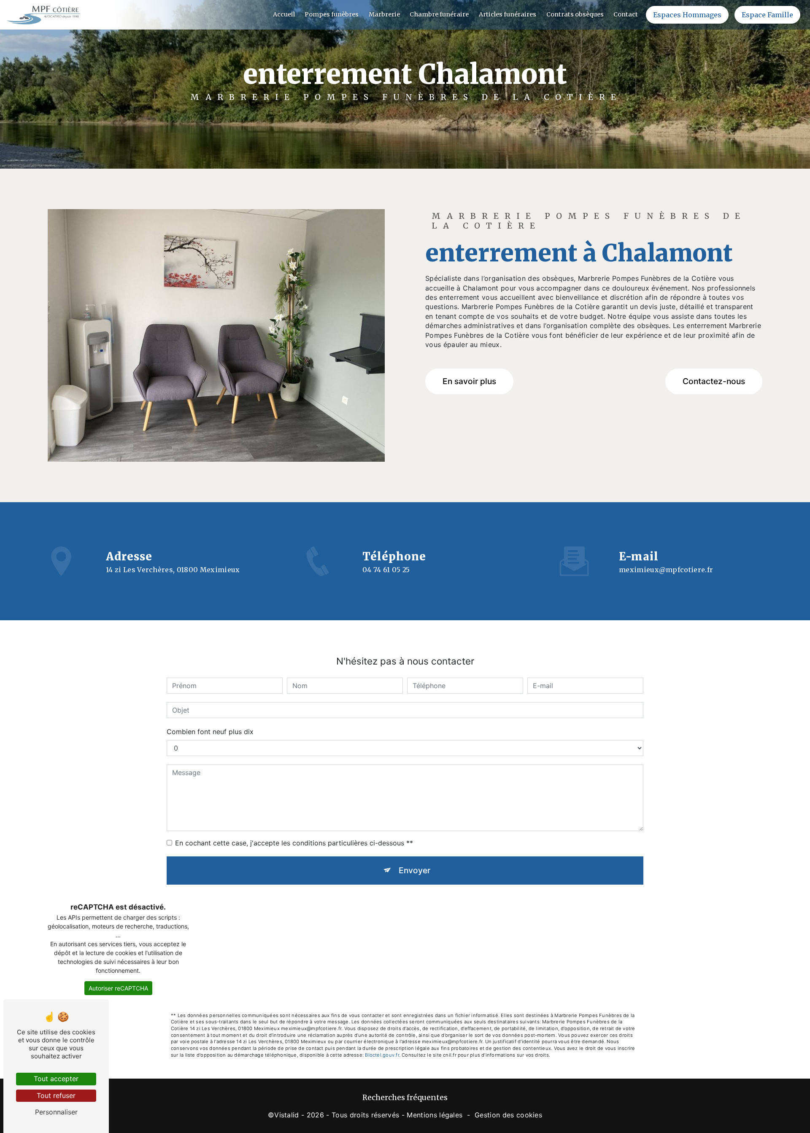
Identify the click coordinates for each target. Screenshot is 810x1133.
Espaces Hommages (687, 15)
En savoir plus (469, 381)
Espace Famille (767, 15)
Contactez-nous (714, 381)
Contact (625, 14)
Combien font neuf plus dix (210, 731)
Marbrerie (384, 14)
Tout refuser (56, 1095)
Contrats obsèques (575, 14)
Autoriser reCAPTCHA (118, 988)
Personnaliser (56, 1112)
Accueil (284, 14)
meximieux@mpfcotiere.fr (666, 569)
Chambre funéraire (439, 14)
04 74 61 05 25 (386, 569)
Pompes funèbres (332, 14)
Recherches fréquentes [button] (405, 1097)
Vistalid (286, 1115)
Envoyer (414, 870)
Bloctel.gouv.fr (382, 1055)
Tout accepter (56, 1078)
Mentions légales (434, 1115)
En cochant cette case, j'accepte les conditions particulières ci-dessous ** (294, 843)
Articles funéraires (507, 14)
